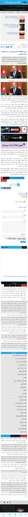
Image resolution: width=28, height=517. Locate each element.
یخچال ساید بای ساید (21, 362)
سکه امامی (23, 419)
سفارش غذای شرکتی (21, 406)
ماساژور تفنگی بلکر (22, 374)
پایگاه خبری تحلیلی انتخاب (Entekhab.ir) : (17, 81)
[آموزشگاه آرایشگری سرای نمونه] (14, 145)
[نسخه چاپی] (1, 47)
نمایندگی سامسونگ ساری (20, 381)
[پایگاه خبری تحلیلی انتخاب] (24, 2)
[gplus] (7, 188)
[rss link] (10, 502)
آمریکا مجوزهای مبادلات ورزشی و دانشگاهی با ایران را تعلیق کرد (13, 495)
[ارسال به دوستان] (4, 47)
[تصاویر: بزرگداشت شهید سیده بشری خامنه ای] (14, 262)
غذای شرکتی (23, 384)
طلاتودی (24, 393)
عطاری (24, 378)
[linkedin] (9, 188)
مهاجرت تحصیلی (22, 397)
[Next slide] (2, 247)
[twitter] (2, 188)
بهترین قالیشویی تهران (20, 416)
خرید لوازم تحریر (22, 365)
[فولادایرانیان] (14, 129)
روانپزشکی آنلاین (22, 429)
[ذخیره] (6, 47)
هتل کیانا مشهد (22, 371)
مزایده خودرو (23, 413)
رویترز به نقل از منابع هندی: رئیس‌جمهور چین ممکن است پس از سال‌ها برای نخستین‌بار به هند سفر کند (13, 453)
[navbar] (26, 6)
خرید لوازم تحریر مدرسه (20, 358)
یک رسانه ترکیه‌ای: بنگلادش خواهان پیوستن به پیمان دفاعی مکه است (13, 471)
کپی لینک (4, 180)
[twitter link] (4, 502)
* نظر (24, 220)
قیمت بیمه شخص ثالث (20, 403)
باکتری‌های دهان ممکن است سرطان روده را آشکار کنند (13, 33)
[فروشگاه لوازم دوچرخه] (14, 138)
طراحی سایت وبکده (21, 409)
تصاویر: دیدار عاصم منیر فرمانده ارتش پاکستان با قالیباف (14, 341)
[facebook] (4, 188)
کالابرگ (24, 390)
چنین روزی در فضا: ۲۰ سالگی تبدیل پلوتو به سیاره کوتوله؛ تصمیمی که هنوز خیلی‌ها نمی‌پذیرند (11, 26)
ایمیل (24, 215)
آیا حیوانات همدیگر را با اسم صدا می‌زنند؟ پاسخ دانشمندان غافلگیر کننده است (12, 18)
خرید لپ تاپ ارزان (21, 368)
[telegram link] (7, 502)
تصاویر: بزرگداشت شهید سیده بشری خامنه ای (14, 276)
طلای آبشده (23, 425)
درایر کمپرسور (23, 387)
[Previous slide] (6, 247)
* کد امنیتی (23, 234)
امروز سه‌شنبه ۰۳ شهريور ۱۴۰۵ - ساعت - (16, 6)
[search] (2, 6)
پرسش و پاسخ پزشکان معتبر (19, 355)
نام (25, 209)
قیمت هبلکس (23, 400)
